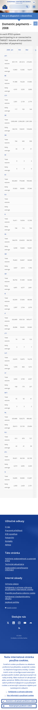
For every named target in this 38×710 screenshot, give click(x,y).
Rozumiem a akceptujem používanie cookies (20, 701)
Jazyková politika (12, 602)
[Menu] (34, 7)
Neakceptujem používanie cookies (20, 706)
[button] (33, 2)
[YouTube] (24, 622)
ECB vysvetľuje (11, 534)
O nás (7, 527)
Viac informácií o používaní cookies (20, 695)
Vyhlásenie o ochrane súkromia (20, 692)
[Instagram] (19, 622)
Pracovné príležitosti (13, 531)
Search (27, 6)
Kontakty (8, 541)
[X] (7, 622)
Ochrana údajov (12, 584)
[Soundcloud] (30, 622)
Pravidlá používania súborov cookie (20, 593)
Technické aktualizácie (14, 564)
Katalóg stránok (12, 607)
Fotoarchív (9, 538)
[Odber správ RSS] (19, 628)
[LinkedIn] (13, 622)
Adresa (8, 545)
